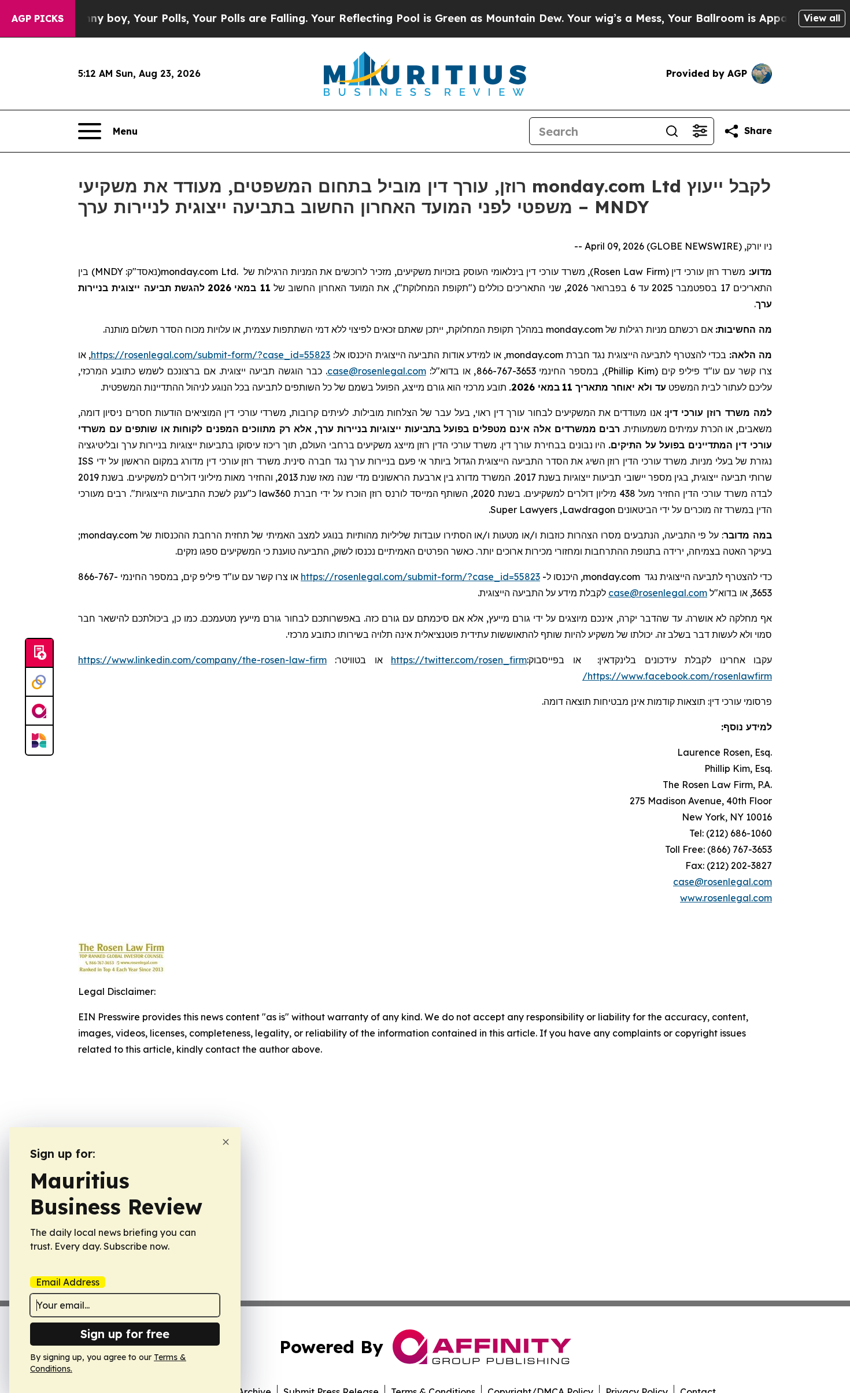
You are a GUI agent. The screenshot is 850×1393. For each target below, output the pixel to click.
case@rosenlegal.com (376, 371)
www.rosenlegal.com (726, 898)
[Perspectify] (39, 682)
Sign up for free (124, 1334)
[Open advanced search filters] (700, 131)
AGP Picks (38, 18)
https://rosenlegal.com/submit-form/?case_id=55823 (210, 355)
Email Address (67, 1282)
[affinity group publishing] (39, 711)
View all (822, 18)
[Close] (225, 1141)
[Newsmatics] (39, 740)
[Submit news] (39, 653)
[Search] (672, 131)
